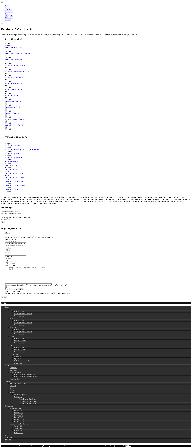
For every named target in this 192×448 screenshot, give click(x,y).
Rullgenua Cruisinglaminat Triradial (17, 71)
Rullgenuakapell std (12, 153)
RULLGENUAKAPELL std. (24, 374)
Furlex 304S (18, 417)
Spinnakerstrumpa (11, 165)
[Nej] (130, 446)
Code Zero (18, 363)
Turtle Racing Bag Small (14, 181)
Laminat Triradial (20, 341)
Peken (12, 390)
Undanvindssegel (16, 354)
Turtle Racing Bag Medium (15, 185)
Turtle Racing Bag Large (14, 189)
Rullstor (12, 318)
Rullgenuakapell (15, 372)
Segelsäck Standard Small (14, 169)
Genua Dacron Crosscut (13, 83)
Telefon (8, 248)
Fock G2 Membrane (12, 113)
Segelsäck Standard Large (14, 177)
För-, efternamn (11, 239)
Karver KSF (18, 433)
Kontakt (8, 20)
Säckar (12, 392)
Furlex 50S (18, 410)
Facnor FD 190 (19, 421)
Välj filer (20, 289)
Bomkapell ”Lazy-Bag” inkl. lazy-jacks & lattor (22, 149)
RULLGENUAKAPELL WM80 (26, 377)
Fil (6, 287)
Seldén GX (18, 428)
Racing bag (18, 397)
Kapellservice (14, 379)
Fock (11, 345)
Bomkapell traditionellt (13, 145)
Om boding (9, 18)
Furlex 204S (18, 415)
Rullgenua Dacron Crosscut (15, 65)
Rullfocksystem (15, 408)
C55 (6, 14)
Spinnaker (17, 359)
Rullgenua (13, 327)
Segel (7, 6)
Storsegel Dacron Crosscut (14, 47)
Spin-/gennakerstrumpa (18, 383)
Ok (127, 446)
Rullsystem (9, 12)
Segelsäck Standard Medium (15, 173)
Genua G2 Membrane (13, 95)
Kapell (7, 8)
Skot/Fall (13, 386)
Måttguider (9, 16)
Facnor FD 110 (19, 419)
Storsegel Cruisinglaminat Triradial (17, 53)
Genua (12, 336)
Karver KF (18, 430)
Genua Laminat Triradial (14, 89)
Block (12, 388)
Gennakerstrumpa (11, 161)
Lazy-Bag (13, 370)
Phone (7, 233)
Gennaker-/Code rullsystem (19, 424)
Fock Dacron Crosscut (13, 101)
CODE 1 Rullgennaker (22, 361)
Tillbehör (8, 10)
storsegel (13, 309)
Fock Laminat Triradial (13, 107)
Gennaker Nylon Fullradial (14, 119)
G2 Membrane (19, 316)
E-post (8, 252)
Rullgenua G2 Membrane (14, 77)
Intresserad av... (11, 265)
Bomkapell (13, 368)
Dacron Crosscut (20, 311)
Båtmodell (9, 256)
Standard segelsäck (21, 395)
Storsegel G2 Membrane (13, 59)
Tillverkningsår (10, 261)
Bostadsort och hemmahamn (15, 243)
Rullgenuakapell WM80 (13, 157)
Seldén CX (18, 426)
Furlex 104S (18, 413)
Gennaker (17, 356)
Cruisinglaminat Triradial (23, 314)
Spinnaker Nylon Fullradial (14, 125)
